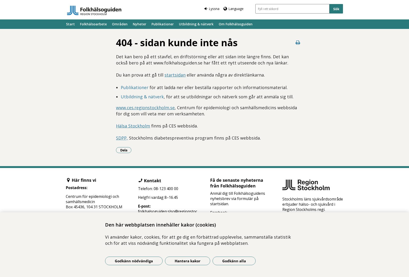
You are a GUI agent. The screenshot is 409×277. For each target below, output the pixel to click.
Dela (125, 150)
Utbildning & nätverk (196, 24)
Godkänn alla (234, 261)
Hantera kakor (187, 261)
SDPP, (122, 138)
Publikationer (162, 24)
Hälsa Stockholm (133, 126)
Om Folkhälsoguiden (236, 24)
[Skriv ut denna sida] (298, 42)
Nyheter (139, 24)
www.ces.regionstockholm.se (145, 107)
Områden (120, 24)
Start (70, 24)
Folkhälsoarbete (93, 24)
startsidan (175, 75)
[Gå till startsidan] (94, 10)
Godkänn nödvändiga (134, 261)
